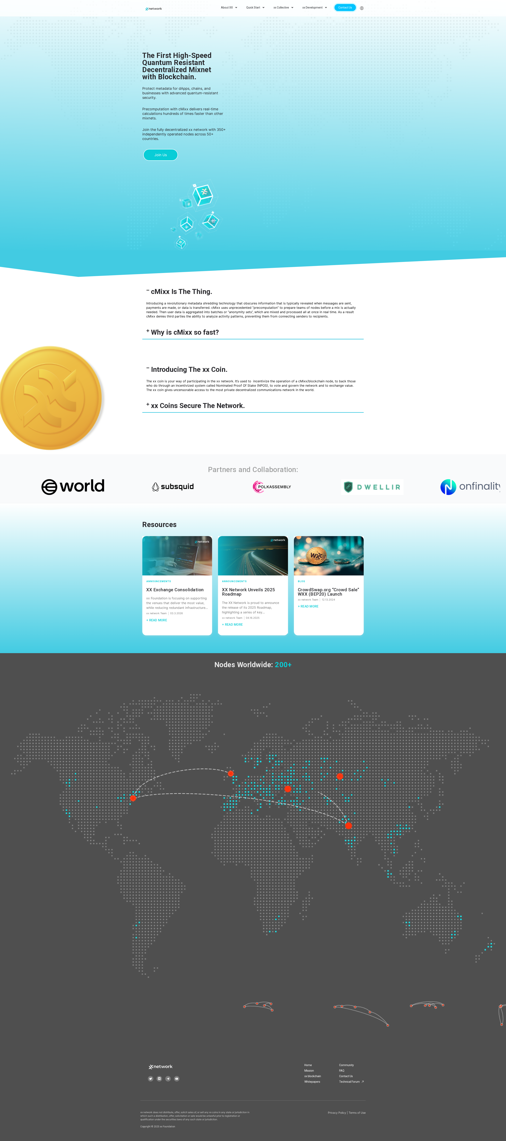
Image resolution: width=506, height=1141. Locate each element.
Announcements (158, 581)
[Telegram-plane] (168, 1078)
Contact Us (345, 7)
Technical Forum (349, 1081)
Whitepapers (312, 1081)
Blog (301, 581)
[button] (253, 291)
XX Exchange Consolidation (175, 589)
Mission (309, 1070)
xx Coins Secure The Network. (198, 406)
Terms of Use (357, 1112)
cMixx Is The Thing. (181, 292)
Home (308, 1065)
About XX (227, 7)
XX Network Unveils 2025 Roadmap (248, 592)
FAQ (341, 1070)
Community (346, 1065)
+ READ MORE (156, 620)
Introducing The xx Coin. (189, 370)
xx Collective (281, 7)
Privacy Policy (337, 1112)
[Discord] (159, 1078)
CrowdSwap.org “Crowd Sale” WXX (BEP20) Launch (328, 592)
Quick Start (253, 7)
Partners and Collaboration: (253, 470)
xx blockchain (312, 1076)
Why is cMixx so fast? (185, 332)
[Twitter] (150, 1078)
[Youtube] (176, 1078)
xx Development (312, 7)
